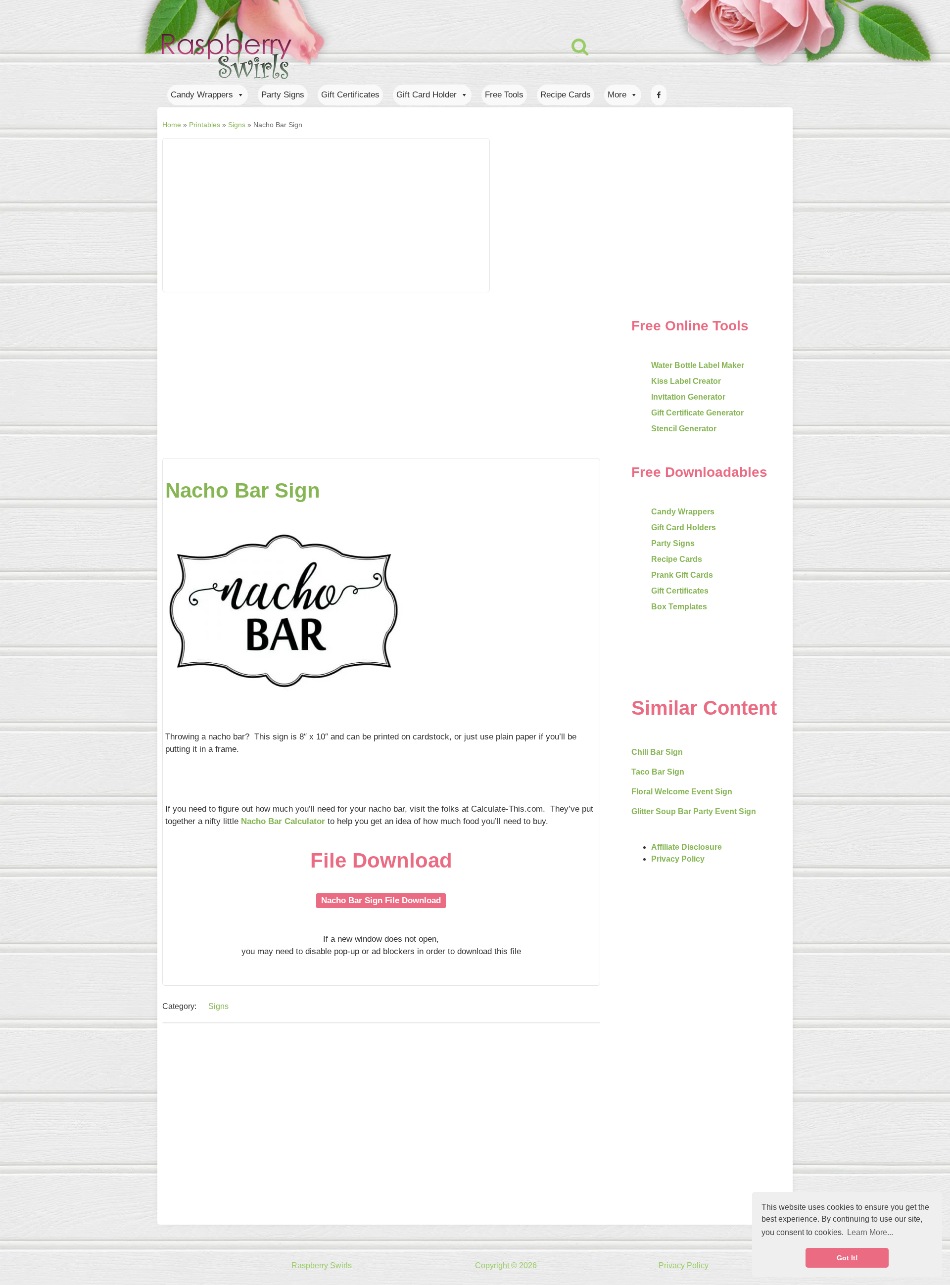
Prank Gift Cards (682, 575)
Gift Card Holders (683, 527)
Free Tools (504, 94)
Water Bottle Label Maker (697, 365)
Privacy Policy (678, 859)
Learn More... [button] (870, 1232)
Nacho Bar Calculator (283, 821)
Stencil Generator (683, 428)
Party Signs (282, 94)
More (617, 94)
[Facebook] (658, 95)
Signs (236, 125)
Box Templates (679, 606)
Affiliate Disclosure (686, 847)
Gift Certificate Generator (697, 413)
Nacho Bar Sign (242, 490)
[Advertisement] (462, 215)
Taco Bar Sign (657, 772)
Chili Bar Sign (657, 752)
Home (171, 125)
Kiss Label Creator (686, 381)
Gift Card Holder (426, 94)
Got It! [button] (847, 1258)
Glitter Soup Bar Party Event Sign (693, 811)
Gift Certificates (350, 94)
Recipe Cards (565, 94)
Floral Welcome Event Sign (681, 791)
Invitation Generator (688, 397)
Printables (204, 125)
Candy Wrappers (202, 94)
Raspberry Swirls (321, 1265)
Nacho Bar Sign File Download (381, 900)
